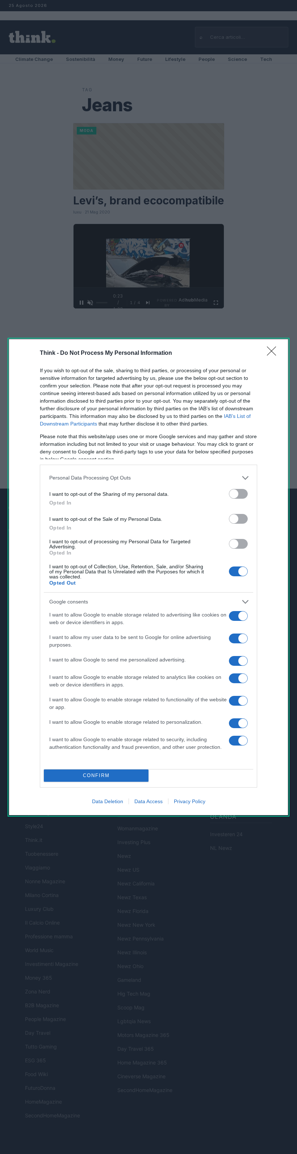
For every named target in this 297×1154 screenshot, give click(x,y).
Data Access (148, 801)
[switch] (238, 494)
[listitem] (148, 478)
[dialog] (148, 577)
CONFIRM (96, 775)
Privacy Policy (189, 801)
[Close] (274, 353)
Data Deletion (107, 801)
